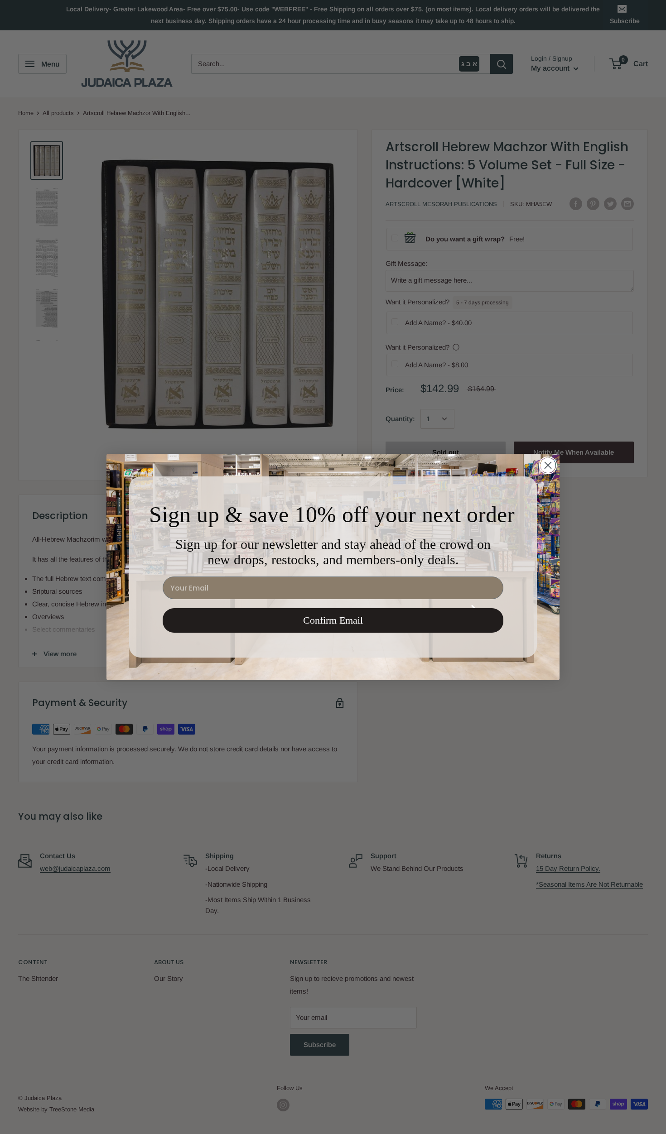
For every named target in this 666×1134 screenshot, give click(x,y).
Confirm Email (333, 620)
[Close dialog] (548, 465)
